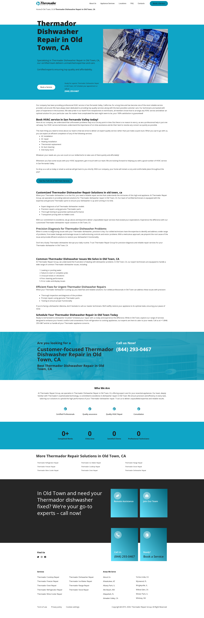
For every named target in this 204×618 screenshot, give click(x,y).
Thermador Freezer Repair (47, 581)
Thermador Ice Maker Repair (80, 581)
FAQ (132, 3)
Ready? (147, 552)
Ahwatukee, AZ (109, 581)
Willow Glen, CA (142, 589)
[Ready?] (147, 535)
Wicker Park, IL (142, 594)
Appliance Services (107, 3)
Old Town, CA (48, 9)
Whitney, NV (141, 598)
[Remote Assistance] (117, 495)
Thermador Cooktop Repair (48, 577)
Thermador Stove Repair (79, 590)
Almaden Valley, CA (110, 598)
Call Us (117, 552)
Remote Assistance (124, 501)
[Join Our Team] (147, 495)
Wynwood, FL (141, 581)
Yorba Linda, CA (142, 577)
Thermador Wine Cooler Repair (49, 594)
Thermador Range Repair (79, 585)
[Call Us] (118, 535)
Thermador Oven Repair (47, 585)
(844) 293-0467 (72, 91)
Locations (122, 3)
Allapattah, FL (108, 594)
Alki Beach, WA (109, 590)
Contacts (141, 3)
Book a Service (153, 556)
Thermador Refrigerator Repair (49, 590)
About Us (92, 3)
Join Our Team (150, 501)
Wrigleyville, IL (141, 585)
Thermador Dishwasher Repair (81, 577)
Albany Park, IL (109, 585)
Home (38, 9)
